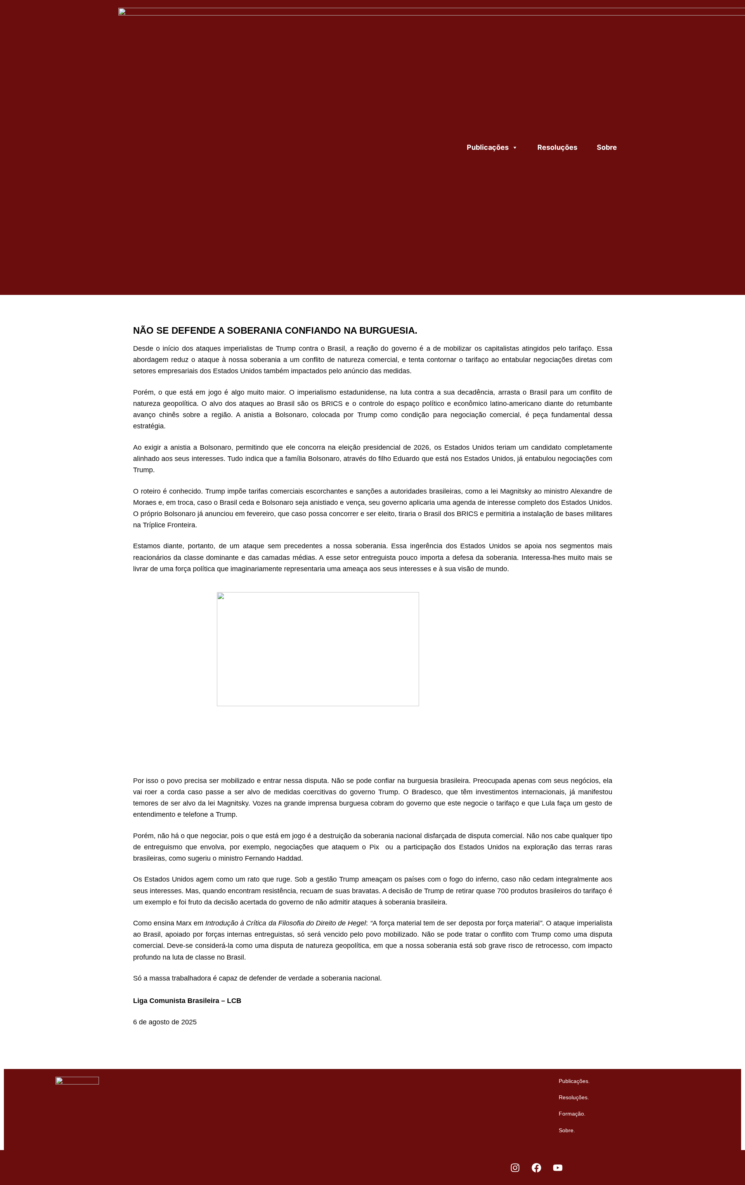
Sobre (607, 147)
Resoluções (557, 147)
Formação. (572, 1114)
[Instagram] (515, 1167)
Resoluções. (574, 1097)
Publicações (488, 147)
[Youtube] (558, 1167)
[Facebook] (536, 1167)
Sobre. (567, 1130)
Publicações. (574, 1081)
